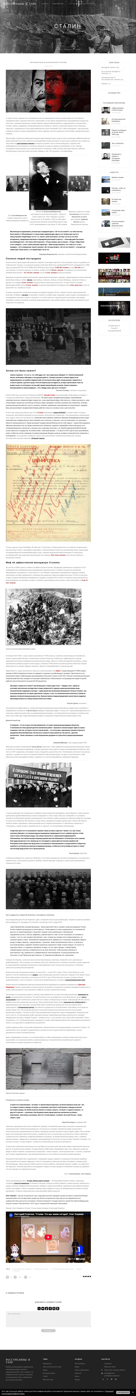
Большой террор (38, 438)
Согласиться (123, 1392)
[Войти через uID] (39, 1308)
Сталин (78, 49)
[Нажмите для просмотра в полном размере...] (17, 183)
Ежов (79, 1269)
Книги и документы (82, 1370)
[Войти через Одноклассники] (57, 1308)
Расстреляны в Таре (19, 4)
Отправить (48, 1330)
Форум (77, 1379)
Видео (77, 1367)
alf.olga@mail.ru (109, 1373)
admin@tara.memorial (111, 1376)
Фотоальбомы (80, 1363)
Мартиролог (68, 49)
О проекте (108, 1363)
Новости (78, 1373)
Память (105, 83)
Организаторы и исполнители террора (48, 62)
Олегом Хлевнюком (21, 1183)
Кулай (45, 1370)
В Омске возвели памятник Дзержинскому (118, 223)
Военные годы (48, 1379)
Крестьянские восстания (52, 1367)
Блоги (77, 1376)
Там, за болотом (117, 143)
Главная (58, 49)
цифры (35, 975)
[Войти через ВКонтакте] (42, 1308)
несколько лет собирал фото (74, 1002)
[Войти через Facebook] (46, 1308)
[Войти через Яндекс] (50, 1308)
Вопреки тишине (118, 177)
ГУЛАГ (45, 1376)
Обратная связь (110, 1367)
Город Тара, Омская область (114, 1370)
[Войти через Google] (54, 1308)
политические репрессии (63, 1269)
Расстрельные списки (22, 1269)
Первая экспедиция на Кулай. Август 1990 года (119, 132)
